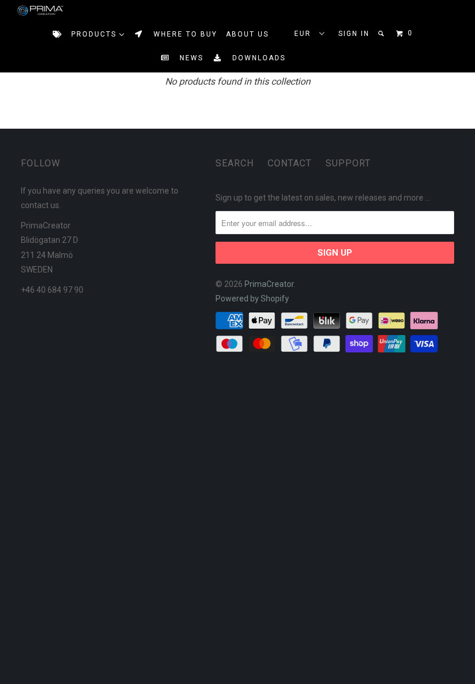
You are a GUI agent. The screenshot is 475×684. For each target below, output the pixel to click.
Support (348, 163)
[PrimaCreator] (29, 11)
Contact (290, 163)
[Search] (382, 33)
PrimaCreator (269, 284)
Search (234, 163)
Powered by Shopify (252, 298)
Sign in (354, 34)
